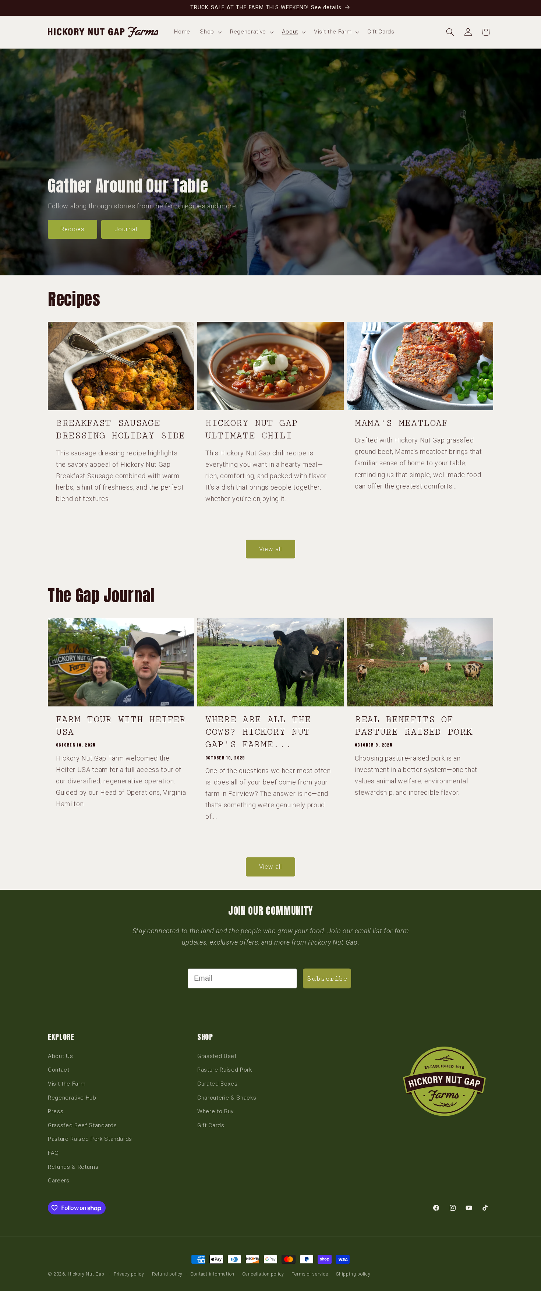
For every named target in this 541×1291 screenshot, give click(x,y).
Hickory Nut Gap (86, 1274)
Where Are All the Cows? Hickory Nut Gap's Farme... (258, 732)
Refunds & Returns (73, 1167)
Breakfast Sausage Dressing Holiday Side (120, 429)
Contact (59, 1069)
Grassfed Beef (217, 1056)
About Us (60, 1056)
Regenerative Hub (72, 1097)
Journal (125, 229)
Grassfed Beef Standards (82, 1125)
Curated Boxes (217, 1083)
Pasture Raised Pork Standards (90, 1139)
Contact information (212, 1274)
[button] (210, 32)
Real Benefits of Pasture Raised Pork (414, 725)
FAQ (53, 1153)
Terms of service (310, 1274)
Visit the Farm (66, 1083)
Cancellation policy (263, 1274)
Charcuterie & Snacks (226, 1097)
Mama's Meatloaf (401, 423)
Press (55, 1111)
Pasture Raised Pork (224, 1069)
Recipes (72, 229)
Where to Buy (215, 1111)
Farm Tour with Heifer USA (121, 725)
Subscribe (327, 978)
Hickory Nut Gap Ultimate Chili (251, 429)
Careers (59, 1180)
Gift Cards (210, 1125)
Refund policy (167, 1274)
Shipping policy (353, 1274)
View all (270, 549)
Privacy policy (129, 1274)
